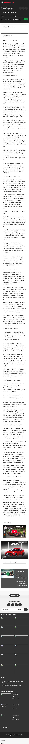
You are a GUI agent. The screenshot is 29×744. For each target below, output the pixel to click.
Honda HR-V (15, 705)
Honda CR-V (15, 715)
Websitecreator (18, 735)
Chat (26, 19)
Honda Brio (15, 694)
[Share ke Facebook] (26, 8)
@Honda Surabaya (21, 583)
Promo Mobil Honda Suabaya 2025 (11, 685)
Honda (4, 8)
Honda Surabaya (7, 44)
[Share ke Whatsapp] (20, 8)
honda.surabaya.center (21, 581)
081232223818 (18, 574)
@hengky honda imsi (22, 585)
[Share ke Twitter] (23, 8)
